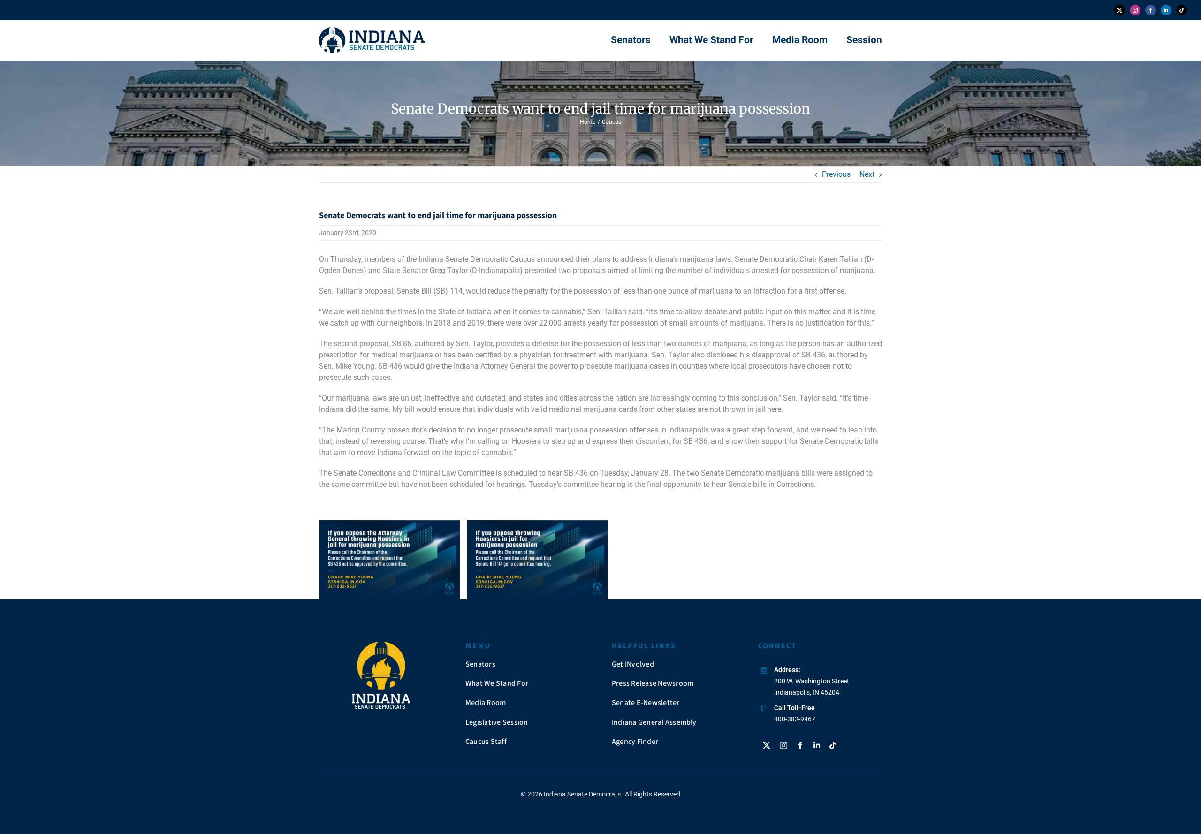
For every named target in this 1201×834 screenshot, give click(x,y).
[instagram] (1135, 10)
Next (866, 174)
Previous (836, 174)
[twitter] (1119, 10)
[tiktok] (1181, 10)
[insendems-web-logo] (372, 30)
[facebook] (1150, 10)
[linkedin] (1166, 10)
